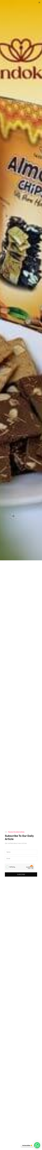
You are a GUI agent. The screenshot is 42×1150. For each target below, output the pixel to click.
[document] (21, 575)
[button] (39, 2)
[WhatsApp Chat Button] (37, 1145)
